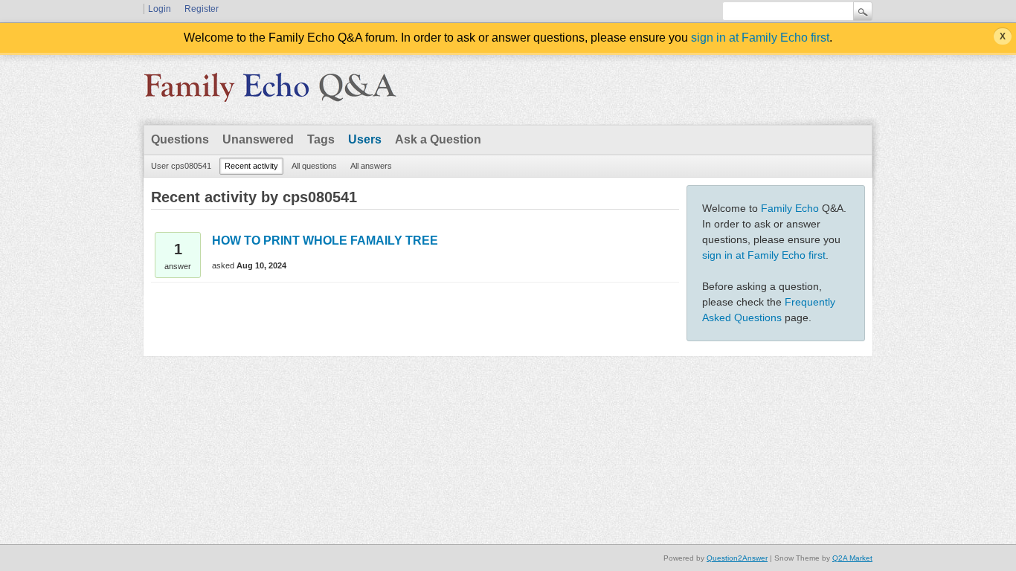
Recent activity (251, 165)
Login (159, 9)
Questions (180, 139)
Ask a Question (438, 139)
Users (365, 139)
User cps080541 (181, 165)
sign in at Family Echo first (760, 37)
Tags (321, 139)
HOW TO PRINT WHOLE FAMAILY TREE (325, 240)
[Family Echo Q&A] (270, 92)
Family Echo (790, 208)
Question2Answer (737, 558)
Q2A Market (852, 558)
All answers (371, 165)
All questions (314, 165)
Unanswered (258, 139)
